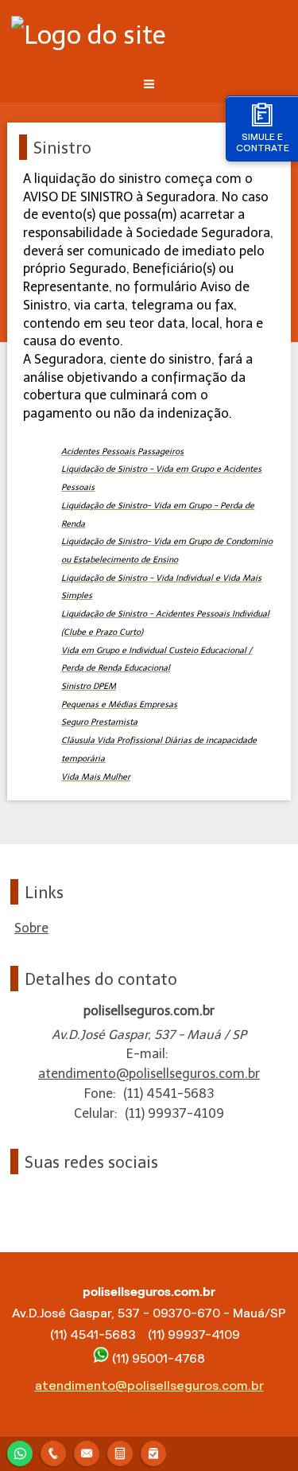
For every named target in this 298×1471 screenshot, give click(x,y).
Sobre (31, 928)
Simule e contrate (262, 142)
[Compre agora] (153, 1451)
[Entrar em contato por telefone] (53, 1453)
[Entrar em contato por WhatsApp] (20, 1451)
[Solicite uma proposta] (120, 1451)
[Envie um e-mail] (86, 1451)
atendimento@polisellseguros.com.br (149, 1073)
